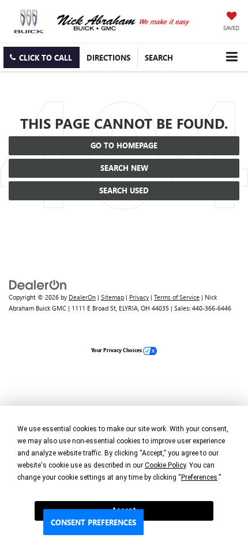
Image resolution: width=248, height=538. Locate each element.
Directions (108, 57)
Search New (124, 168)
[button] (41, 57)
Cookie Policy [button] (165, 465)
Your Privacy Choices (117, 349)
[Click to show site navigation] (231, 56)
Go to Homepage (124, 145)
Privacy (139, 297)
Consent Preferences (93, 522)
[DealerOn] (38, 284)
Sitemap (112, 297)
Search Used (124, 190)
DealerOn (82, 297)
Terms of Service (177, 297)
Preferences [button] (199, 477)
